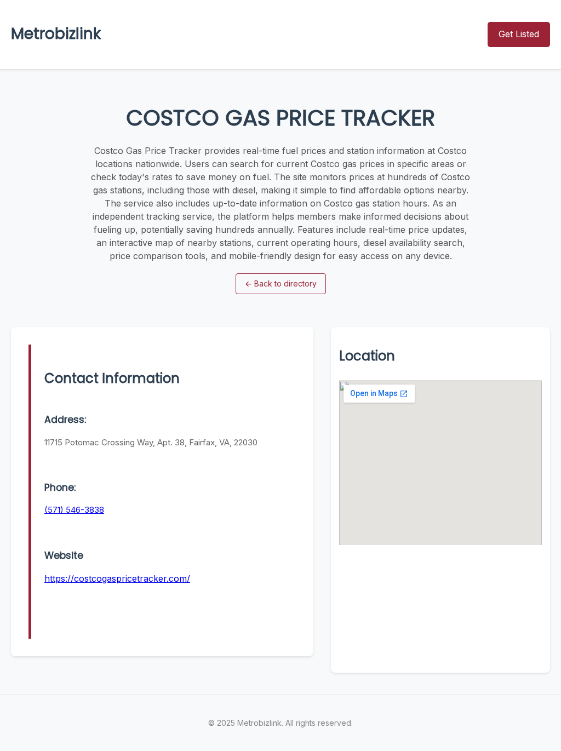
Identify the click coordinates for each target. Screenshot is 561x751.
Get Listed (519, 33)
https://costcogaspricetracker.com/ (117, 578)
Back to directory (281, 283)
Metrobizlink (56, 33)
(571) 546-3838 (74, 510)
